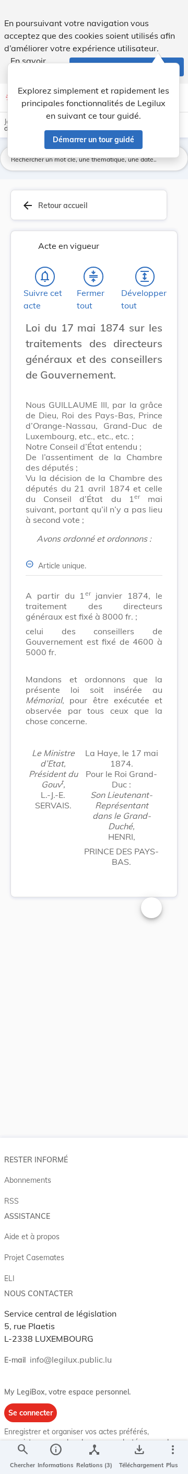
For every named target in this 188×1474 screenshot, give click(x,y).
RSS (11, 1201)
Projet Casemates (34, 1257)
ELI (9, 1278)
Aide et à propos (32, 1236)
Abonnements (27, 1180)
